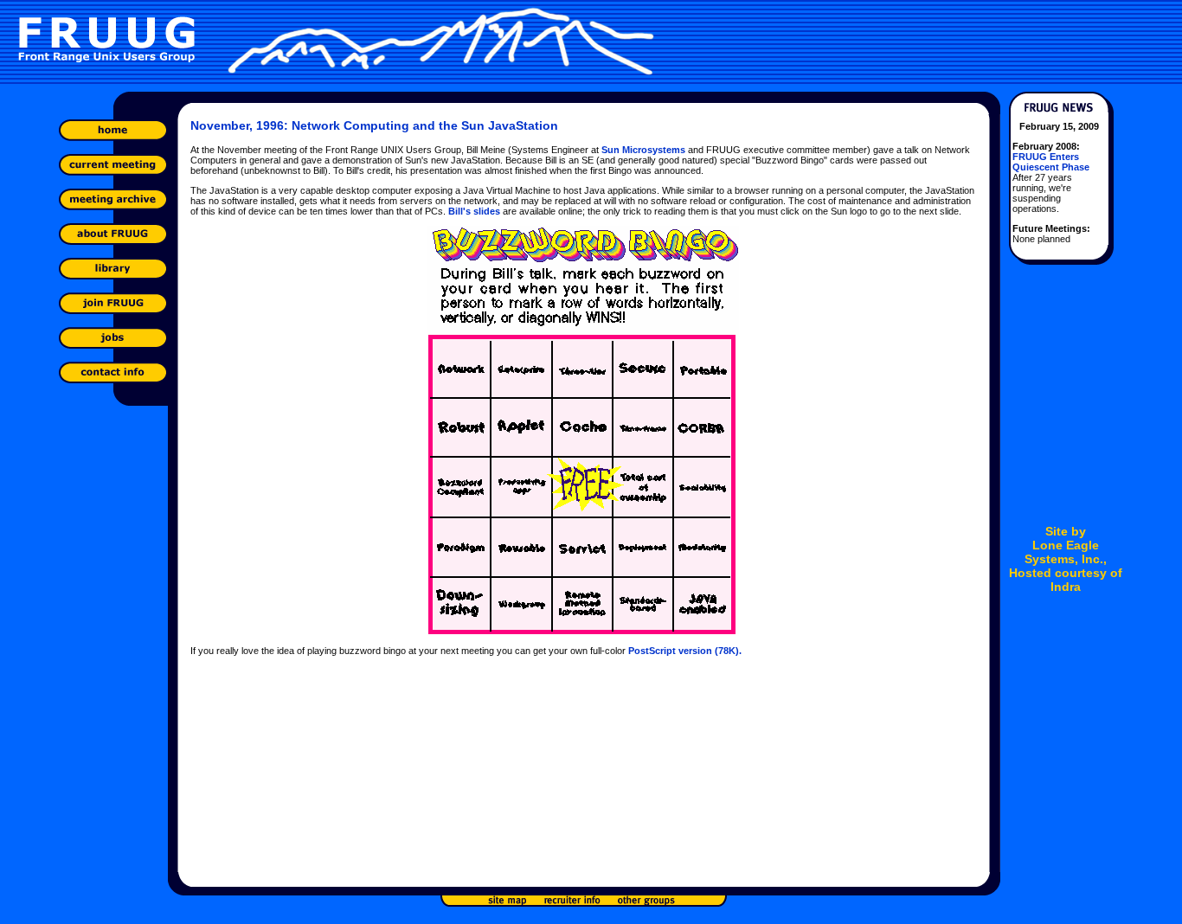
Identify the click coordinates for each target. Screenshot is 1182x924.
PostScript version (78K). (685, 650)
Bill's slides (474, 211)
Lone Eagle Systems (1062, 552)
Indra (1065, 587)
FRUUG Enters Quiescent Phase (1050, 161)
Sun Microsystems (643, 149)
